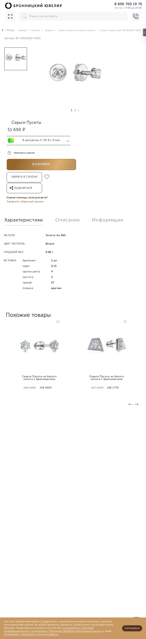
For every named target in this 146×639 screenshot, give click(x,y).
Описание (67, 220)
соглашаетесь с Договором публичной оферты (31, 634)
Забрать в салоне (24, 176)
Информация (107, 220)
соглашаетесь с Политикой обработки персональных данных (66, 631)
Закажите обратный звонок (25, 201)
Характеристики (24, 220)
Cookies (44, 621)
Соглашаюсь (132, 628)
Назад (10, 30)
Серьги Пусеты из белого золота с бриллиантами (39, 378)
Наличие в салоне (24, 153)
